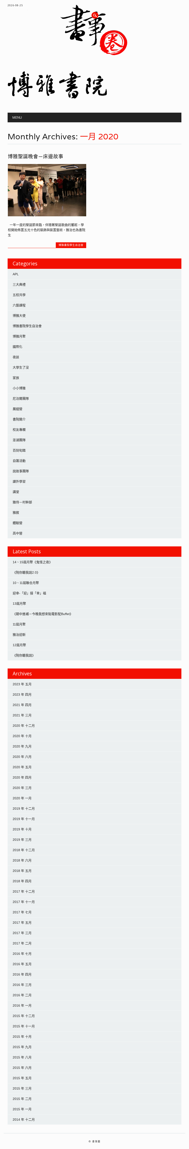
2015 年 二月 (22, 1099)
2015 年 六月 (22, 1068)
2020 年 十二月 (24, 725)
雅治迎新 (19, 634)
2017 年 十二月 (24, 891)
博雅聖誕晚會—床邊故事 (35, 156)
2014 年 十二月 (24, 1119)
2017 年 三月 (22, 933)
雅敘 (16, 512)
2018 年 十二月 (24, 850)
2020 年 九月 (22, 746)
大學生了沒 (21, 367)
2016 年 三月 (22, 985)
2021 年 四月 (22, 705)
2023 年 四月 (22, 694)
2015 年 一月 (22, 1109)
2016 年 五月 (22, 964)
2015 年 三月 (22, 1088)
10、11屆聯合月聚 (26, 583)
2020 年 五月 (22, 767)
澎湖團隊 (19, 440)
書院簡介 (19, 419)
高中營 (17, 533)
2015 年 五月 (22, 1078)
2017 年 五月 (22, 922)
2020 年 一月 (22, 798)
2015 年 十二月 (24, 1016)
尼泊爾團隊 (21, 398)
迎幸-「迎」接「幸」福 (29, 593)
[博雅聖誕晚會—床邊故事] (47, 215)
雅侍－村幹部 (22, 502)
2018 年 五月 (22, 871)
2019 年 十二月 (24, 808)
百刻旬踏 (19, 450)
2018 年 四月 (22, 881)
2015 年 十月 (22, 1036)
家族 (16, 378)
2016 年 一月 (22, 1005)
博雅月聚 (19, 336)
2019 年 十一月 (24, 819)
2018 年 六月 (22, 860)
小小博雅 (19, 388)
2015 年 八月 (22, 1057)
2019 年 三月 (22, 839)
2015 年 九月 (22, 1047)
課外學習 (19, 481)
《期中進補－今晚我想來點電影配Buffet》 (43, 614)
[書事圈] (94, 97)
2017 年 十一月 (24, 902)
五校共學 (19, 295)
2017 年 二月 (22, 943)
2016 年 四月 (22, 974)
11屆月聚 (19, 624)
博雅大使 (19, 315)
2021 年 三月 (22, 715)
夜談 (16, 357)
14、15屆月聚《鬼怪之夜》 (32, 562)
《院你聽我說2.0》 (26, 572)
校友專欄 (19, 429)
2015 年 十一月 (24, 1026)
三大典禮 (19, 284)
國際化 (17, 347)
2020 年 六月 (22, 757)
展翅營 (17, 409)
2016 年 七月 (22, 954)
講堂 (16, 492)
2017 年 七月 (22, 912)
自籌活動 (19, 461)
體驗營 (17, 523)
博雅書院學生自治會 (71, 245)
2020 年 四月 (22, 777)
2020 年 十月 (22, 736)
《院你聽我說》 (24, 655)
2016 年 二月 (22, 995)
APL (16, 274)
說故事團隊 (21, 471)
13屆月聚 (19, 603)
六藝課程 (19, 305)
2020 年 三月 (22, 788)
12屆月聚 (19, 645)
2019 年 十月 (22, 829)
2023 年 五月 (22, 684)
